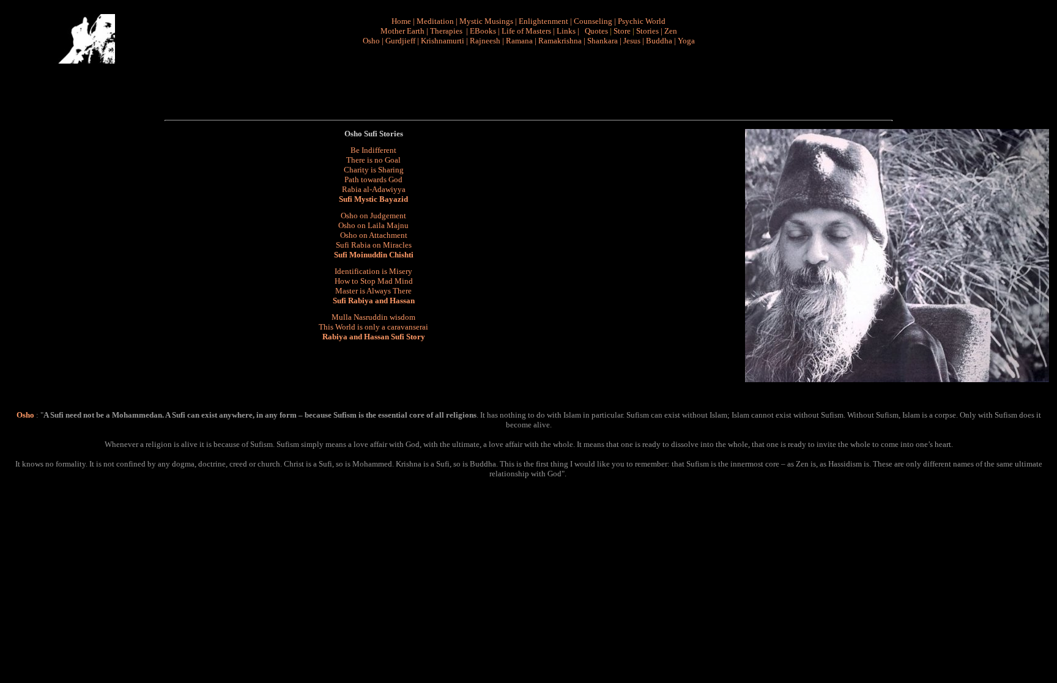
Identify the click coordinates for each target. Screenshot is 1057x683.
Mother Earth (402, 30)
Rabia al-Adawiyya (374, 189)
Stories (647, 30)
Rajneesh (485, 40)
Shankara (602, 40)
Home (401, 21)
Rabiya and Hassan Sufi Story (373, 336)
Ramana (519, 40)
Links (566, 30)
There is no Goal (373, 159)
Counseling (593, 21)
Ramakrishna (560, 40)
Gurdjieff (400, 40)
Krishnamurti (442, 40)
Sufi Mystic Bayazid (373, 199)
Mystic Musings (486, 21)
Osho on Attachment (373, 235)
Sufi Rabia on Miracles (374, 244)
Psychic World (642, 21)
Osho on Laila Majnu (373, 225)
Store (622, 30)
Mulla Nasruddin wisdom (373, 317)
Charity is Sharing (374, 169)
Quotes (596, 30)
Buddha (659, 40)
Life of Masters (526, 30)
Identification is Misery (373, 271)
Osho (371, 40)
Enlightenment (543, 21)
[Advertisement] (533, 83)
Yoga (686, 40)
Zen (670, 30)
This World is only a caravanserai (373, 326)
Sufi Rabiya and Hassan (374, 300)
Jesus (631, 40)
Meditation (435, 21)
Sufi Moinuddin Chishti (374, 254)
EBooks (483, 30)
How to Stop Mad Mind (374, 281)
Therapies (446, 30)
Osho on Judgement (373, 215)
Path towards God (373, 179)
